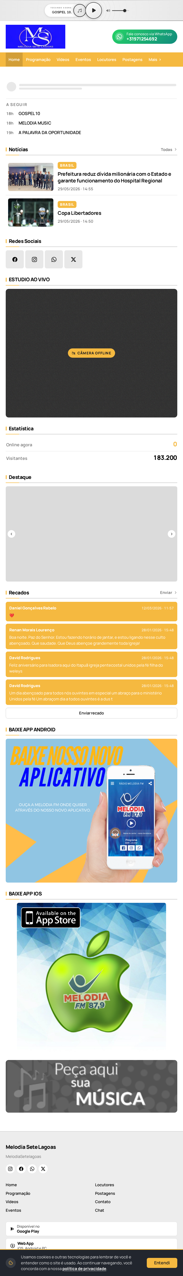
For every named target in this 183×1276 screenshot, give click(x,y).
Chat (99, 1210)
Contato (103, 1201)
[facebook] (15, 259)
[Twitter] (43, 1168)
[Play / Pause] (93, 10)
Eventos (83, 59)
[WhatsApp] (32, 1168)
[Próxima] (171, 534)
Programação (38, 59)
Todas (166, 149)
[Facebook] (21, 1168)
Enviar (166, 592)
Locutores (106, 59)
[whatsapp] (54, 259)
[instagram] (34, 259)
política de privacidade (84, 1268)
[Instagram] (10, 1168)
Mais (155, 59)
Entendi (162, 1263)
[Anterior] (11, 534)
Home (14, 59)
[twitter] (73, 259)
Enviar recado (91, 713)
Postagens (132, 59)
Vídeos (63, 59)
